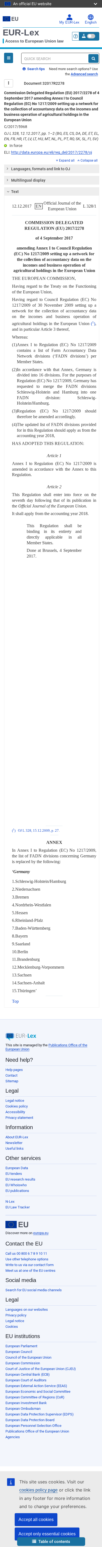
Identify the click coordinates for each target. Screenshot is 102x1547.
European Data (16, 1168)
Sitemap (11, 1081)
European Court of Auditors (26, 1380)
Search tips (35, 69)
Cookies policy (16, 1106)
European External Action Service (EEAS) (36, 1386)
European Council (18, 1352)
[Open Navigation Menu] (8, 58)
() (93, 323)
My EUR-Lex (69, 22)
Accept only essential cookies (47, 1534)
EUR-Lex (21, 32)
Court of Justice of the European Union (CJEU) (40, 1369)
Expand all (67, 160)
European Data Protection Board (29, 1420)
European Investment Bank (26, 1403)
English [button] (91, 22)
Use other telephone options (26, 1259)
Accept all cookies (36, 1519)
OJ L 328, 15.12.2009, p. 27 (38, 831)
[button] (51, 1541)
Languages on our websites (26, 1309)
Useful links (14, 1148)
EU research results (20, 1179)
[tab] (51, 169)
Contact (11, 1075)
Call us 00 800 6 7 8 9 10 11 (26, 1253)
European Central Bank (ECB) (27, 1374)
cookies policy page (38, 1490)
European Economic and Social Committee (37, 1391)
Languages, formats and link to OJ (40, 169)
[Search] (93, 58)
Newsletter (13, 1143)
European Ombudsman (23, 1409)
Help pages (14, 1070)
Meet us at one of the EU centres (30, 1271)
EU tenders (13, 1174)
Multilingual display (28, 180)
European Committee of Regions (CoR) (34, 1397)
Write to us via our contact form (29, 1265)
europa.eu (40, 1233)
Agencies (12, 1437)
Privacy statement (19, 1118)
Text (15, 191)
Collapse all (89, 160)
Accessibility (15, 1112)
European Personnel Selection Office (33, 1426)
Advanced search (84, 74)
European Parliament (21, 1346)
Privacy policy (15, 1315)
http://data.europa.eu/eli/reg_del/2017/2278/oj (51, 152)
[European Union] (16, 1224)
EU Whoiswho (16, 1185)
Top (15, 1001)
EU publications (17, 1191)
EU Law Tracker (17, 1207)
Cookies (11, 1327)
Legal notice (14, 1101)
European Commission (22, 1363)
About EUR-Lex (16, 1137)
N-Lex (9, 1201)
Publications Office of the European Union (37, 1431)
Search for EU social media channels (33, 1290)
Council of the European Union (28, 1357)
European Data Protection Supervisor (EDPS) (39, 1414)
